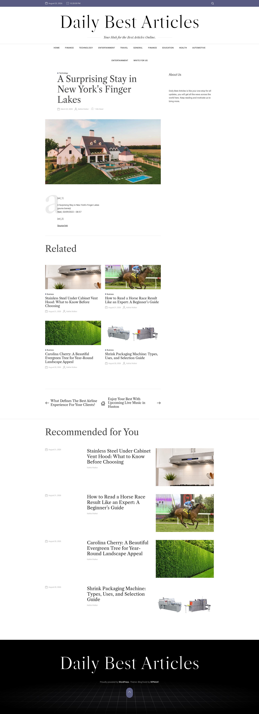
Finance (69, 48)
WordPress (124, 682)
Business (50, 294)
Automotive (198, 48)
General (138, 48)
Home (57, 48)
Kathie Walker (83, 109)
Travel (124, 48)
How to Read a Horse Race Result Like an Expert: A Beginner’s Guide (132, 300)
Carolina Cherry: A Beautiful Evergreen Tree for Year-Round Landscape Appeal (69, 358)
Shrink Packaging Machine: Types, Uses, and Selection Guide (131, 356)
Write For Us (141, 60)
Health (183, 48)
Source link (62, 225)
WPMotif (154, 682)
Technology (86, 48)
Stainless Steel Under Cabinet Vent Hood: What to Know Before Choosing (71, 302)
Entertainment (106, 48)
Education (168, 48)
